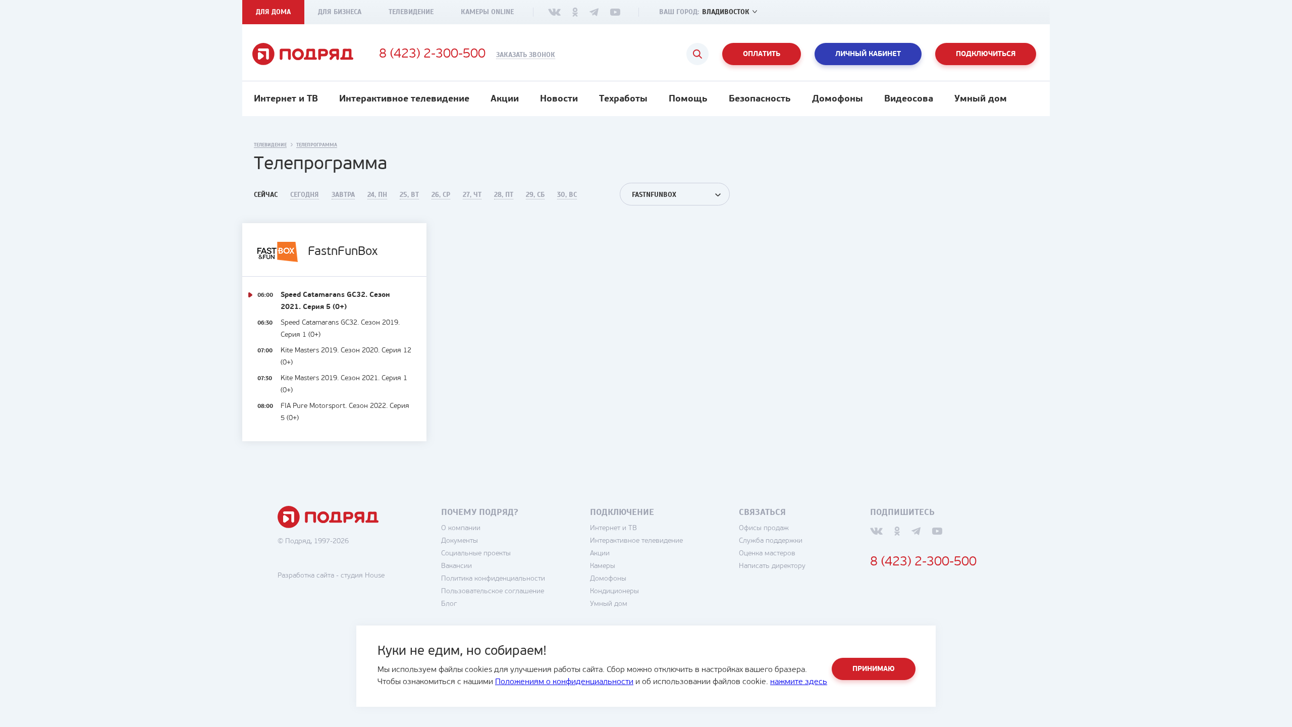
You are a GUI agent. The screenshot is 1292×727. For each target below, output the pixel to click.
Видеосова (908, 99)
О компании (460, 528)
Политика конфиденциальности (493, 579)
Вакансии (456, 566)
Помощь (688, 99)
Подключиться (985, 54)
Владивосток (725, 12)
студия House (363, 576)
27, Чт (472, 194)
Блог (449, 604)
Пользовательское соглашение (492, 591)
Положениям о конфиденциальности (564, 682)
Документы (459, 541)
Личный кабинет (868, 54)
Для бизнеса (339, 12)
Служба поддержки (770, 541)
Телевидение (411, 12)
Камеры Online (487, 12)
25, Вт (409, 194)
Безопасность (760, 99)
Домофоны (837, 99)
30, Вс (567, 194)
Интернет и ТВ (286, 99)
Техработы (623, 99)
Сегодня (304, 194)
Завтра (343, 194)
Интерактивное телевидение (404, 99)
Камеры (602, 566)
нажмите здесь (798, 682)
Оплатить (761, 54)
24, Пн (377, 194)
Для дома (273, 12)
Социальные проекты (476, 553)
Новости (559, 99)
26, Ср (441, 194)
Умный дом (980, 99)
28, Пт (503, 194)
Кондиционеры (614, 591)
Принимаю (873, 669)
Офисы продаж (764, 528)
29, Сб (535, 194)
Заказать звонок (525, 55)
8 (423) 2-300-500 (432, 54)
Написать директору (772, 566)
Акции (505, 99)
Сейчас (266, 194)
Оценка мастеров (767, 553)
